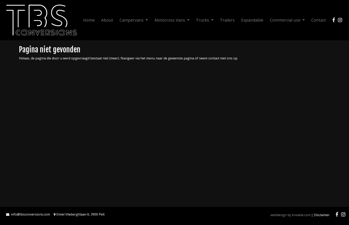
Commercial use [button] (285, 20)
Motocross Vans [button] (170, 20)
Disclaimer (322, 215)
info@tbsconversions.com (30, 214)
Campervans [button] (132, 20)
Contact (318, 20)
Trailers (227, 20)
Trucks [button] (203, 20)
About (107, 20)
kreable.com (301, 215)
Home (89, 20)
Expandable (252, 20)
